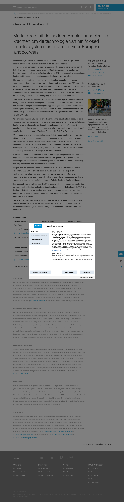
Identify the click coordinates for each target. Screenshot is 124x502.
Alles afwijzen (69, 272)
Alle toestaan (87, 272)
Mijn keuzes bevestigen (40, 272)
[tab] (39, 231)
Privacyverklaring (56, 250)
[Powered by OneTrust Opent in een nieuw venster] (87, 277)
